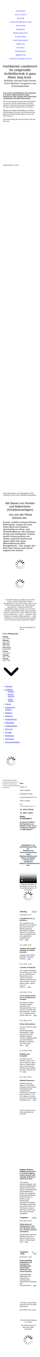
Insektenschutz (20, 33)
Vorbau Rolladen (11, 700)
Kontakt (21, 48)
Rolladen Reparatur (11, 695)
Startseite (20, 11)
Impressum (20, 55)
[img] (20, 4)
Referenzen (20, 51)
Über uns (20, 44)
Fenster (20, 18)
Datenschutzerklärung (20, 59)
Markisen (20, 29)
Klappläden (20, 37)
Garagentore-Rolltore (20, 22)
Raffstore (20, 26)
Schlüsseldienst (20, 40)
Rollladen (20, 15)
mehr (26, 940)
